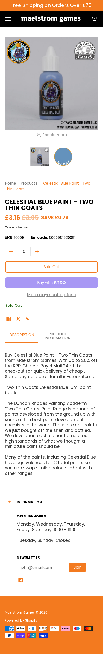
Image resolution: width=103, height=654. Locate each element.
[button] (94, 19)
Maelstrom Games (20, 612)
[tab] (21, 336)
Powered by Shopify (21, 620)
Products (29, 183)
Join (77, 567)
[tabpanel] (51, 412)
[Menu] (8, 19)
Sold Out (51, 266)
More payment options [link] (51, 295)
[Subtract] (11, 251)
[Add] (37, 251)
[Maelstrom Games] (51, 19)
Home (10, 183)
